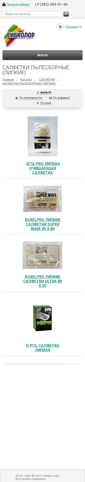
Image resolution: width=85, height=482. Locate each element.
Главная (8, 79)
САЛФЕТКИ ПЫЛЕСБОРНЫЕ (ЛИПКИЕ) (29, 83)
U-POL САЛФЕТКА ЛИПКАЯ (42, 347)
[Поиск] (66, 14)
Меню (42, 55)
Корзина (71, 26)
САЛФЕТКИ (47, 79)
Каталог (26, 79)
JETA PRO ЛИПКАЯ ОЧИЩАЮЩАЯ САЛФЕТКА (43, 168)
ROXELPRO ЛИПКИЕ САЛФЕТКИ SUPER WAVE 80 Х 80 (42, 224)
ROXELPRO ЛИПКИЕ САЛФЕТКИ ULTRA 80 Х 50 (42, 281)
